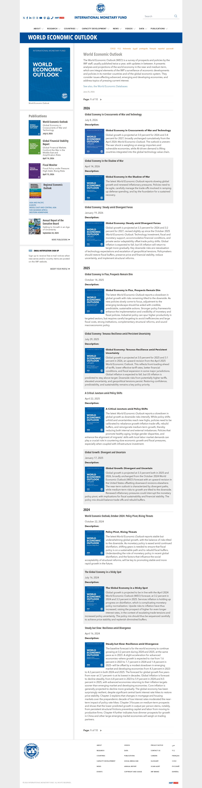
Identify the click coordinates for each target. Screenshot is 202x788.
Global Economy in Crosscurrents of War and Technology (55, 128)
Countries (69, 28)
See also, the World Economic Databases (105, 86)
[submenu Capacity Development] (108, 29)
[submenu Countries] (77, 29)
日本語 (112, 48)
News (116, 28)
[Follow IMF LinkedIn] (30, 18)
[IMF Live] (174, 783)
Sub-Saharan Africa (38, 210)
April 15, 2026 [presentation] (48, 174)
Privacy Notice (157, 745)
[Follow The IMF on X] (24, 18)
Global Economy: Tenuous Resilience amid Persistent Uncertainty (118, 333)
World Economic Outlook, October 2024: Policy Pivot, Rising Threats (119, 516)
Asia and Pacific (36, 203)
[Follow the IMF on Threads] (37, 18)
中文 (119, 48)
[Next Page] (100, 99)
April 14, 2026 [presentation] (48, 158)
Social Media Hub (131, 761)
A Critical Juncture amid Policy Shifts (103, 393)
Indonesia (127, 48)
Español (175, 771)
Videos (129, 28)
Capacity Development (94, 28)
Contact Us (155, 750)
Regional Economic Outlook (53, 186)
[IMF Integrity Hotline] (52, 18)
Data (141, 28)
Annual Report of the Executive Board (53, 222)
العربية (135, 48)
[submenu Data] (146, 29)
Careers (154, 755)
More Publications (60, 239)
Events (99, 771)
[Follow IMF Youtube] (40, 18)
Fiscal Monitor (50, 165)
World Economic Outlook (55, 122)
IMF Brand (155, 771)
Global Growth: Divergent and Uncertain (105, 452)
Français (175, 755)
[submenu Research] (59, 29)
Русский (175, 766)
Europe (32, 205)
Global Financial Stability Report (55, 142)
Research (52, 28)
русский (169, 48)
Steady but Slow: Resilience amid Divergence (108, 628)
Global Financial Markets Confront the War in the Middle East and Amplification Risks (54, 151)
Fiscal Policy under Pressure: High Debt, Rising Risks (56, 170)
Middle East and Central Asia (42, 207)
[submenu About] (42, 29)
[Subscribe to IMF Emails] (48, 18)
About (37, 28)
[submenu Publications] (166, 29)
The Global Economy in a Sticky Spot (103, 572)
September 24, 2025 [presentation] (51, 232)
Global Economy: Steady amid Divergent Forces (109, 207)
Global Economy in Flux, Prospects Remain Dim (109, 274)
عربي (173, 745)
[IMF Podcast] (44, 18)
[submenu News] (120, 29)
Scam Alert (155, 766)
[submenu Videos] (134, 29)
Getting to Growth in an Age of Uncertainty (56, 228)
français (153, 48)
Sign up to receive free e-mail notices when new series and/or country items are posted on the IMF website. (49, 259)
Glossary (155, 761)
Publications (158, 28)
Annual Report (130, 766)
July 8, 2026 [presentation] (48, 133)
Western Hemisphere (38, 212)
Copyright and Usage (133, 771)
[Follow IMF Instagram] (34, 18)
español (161, 48)
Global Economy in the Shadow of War (104, 161)
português (143, 48)
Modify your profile (59, 268)
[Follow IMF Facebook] (27, 18)
